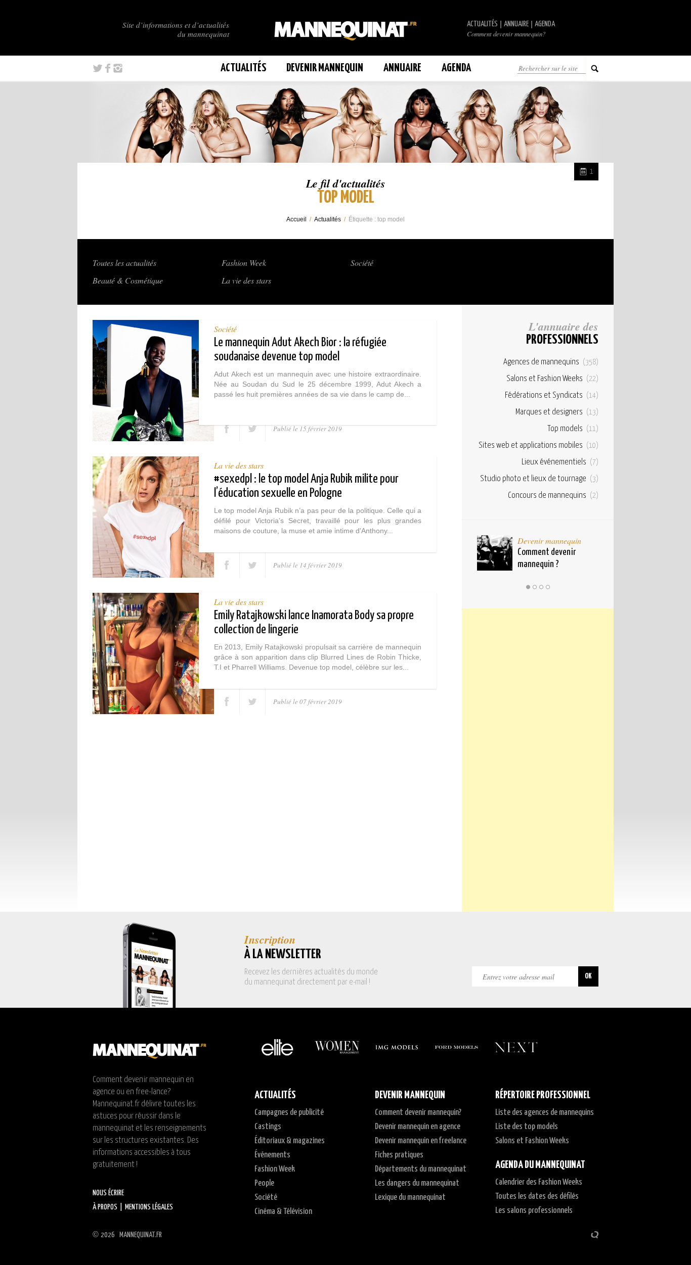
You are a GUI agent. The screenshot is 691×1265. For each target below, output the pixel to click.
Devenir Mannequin (324, 68)
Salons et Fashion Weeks (552, 378)
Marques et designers (556, 412)
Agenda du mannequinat (540, 1165)
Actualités (482, 24)
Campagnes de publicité (289, 1112)
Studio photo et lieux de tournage (539, 479)
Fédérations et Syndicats (551, 395)
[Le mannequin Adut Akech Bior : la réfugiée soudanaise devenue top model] (153, 380)
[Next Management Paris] (516, 1047)
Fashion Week (244, 262)
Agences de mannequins (550, 362)
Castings (267, 1126)
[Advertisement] (538, 760)
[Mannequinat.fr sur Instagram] (118, 68)
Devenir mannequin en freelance (420, 1141)
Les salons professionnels (534, 1210)
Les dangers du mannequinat (417, 1183)
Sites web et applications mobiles (538, 445)
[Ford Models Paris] (456, 1047)
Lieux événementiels (560, 462)
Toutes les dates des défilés (537, 1196)
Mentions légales (149, 1207)
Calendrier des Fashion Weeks (538, 1182)
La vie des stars (246, 280)
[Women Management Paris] (337, 1047)
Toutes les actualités (124, 262)
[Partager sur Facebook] (227, 428)
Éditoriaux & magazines (289, 1141)
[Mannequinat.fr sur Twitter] (98, 68)
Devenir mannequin (549, 540)
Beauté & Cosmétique (128, 280)
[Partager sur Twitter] (253, 428)
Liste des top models (526, 1126)
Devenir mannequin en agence (417, 1126)
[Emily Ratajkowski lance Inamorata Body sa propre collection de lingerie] (153, 653)
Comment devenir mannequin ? (546, 558)
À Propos (105, 1207)
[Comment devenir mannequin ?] (494, 553)
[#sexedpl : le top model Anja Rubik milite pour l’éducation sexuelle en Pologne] (153, 517)
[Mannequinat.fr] (345, 28)
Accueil (296, 219)
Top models (572, 429)
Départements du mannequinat (420, 1169)
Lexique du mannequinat (410, 1197)
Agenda (545, 24)
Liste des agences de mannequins (544, 1112)
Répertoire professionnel (542, 1095)
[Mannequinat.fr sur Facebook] (108, 68)
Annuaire (516, 24)
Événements (272, 1155)
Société (362, 262)
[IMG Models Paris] (396, 1047)
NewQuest (594, 1235)
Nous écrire (108, 1193)
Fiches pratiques (399, 1155)
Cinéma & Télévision (283, 1211)
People (264, 1183)
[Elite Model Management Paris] (277, 1047)
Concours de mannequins (553, 495)
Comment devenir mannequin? (506, 33)
